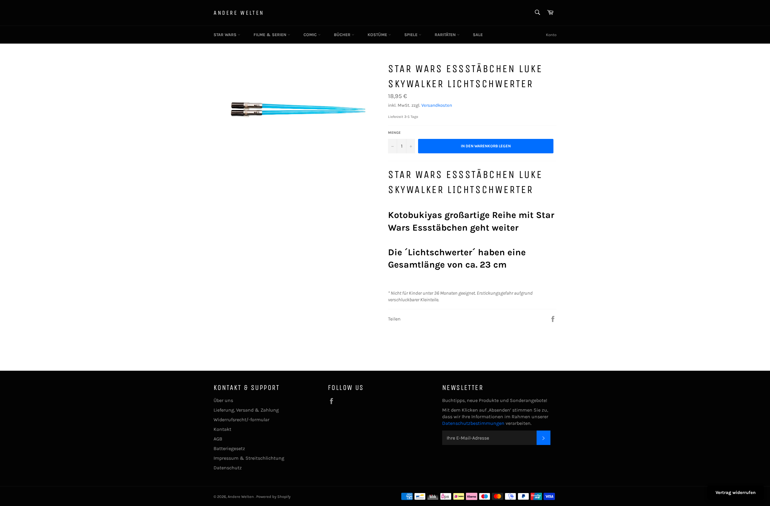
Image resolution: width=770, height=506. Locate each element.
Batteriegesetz (229, 448)
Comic (310, 34)
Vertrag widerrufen (736, 492)
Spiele (411, 34)
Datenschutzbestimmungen (474, 423)
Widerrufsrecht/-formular (242, 419)
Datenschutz (228, 468)
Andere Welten (239, 12)
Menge (394, 132)
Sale (478, 34)
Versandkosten (436, 105)
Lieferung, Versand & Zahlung (246, 410)
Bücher (343, 34)
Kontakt (222, 429)
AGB (218, 439)
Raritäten (446, 34)
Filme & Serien (271, 34)
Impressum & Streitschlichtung (249, 458)
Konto (551, 34)
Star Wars (226, 34)
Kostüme (378, 34)
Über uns (223, 400)
